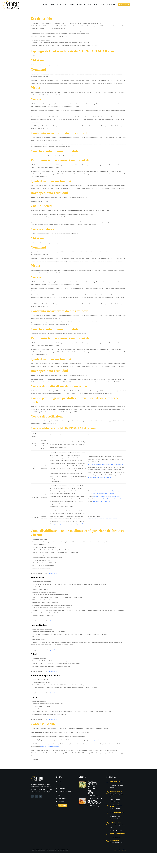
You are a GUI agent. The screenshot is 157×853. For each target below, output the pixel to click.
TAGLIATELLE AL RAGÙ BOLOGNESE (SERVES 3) (94, 802)
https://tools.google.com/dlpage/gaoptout (100, 477)
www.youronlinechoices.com (98, 740)
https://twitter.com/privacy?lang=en (103, 493)
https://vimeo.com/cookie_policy (101, 501)
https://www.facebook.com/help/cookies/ (106, 491)
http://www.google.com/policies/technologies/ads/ (67, 524)
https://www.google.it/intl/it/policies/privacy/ (106, 496)
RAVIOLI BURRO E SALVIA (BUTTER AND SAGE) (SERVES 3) (93, 788)
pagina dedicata (53, 573)
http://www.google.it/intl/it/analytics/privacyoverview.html (105, 464)
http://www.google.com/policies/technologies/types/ (109, 499)
